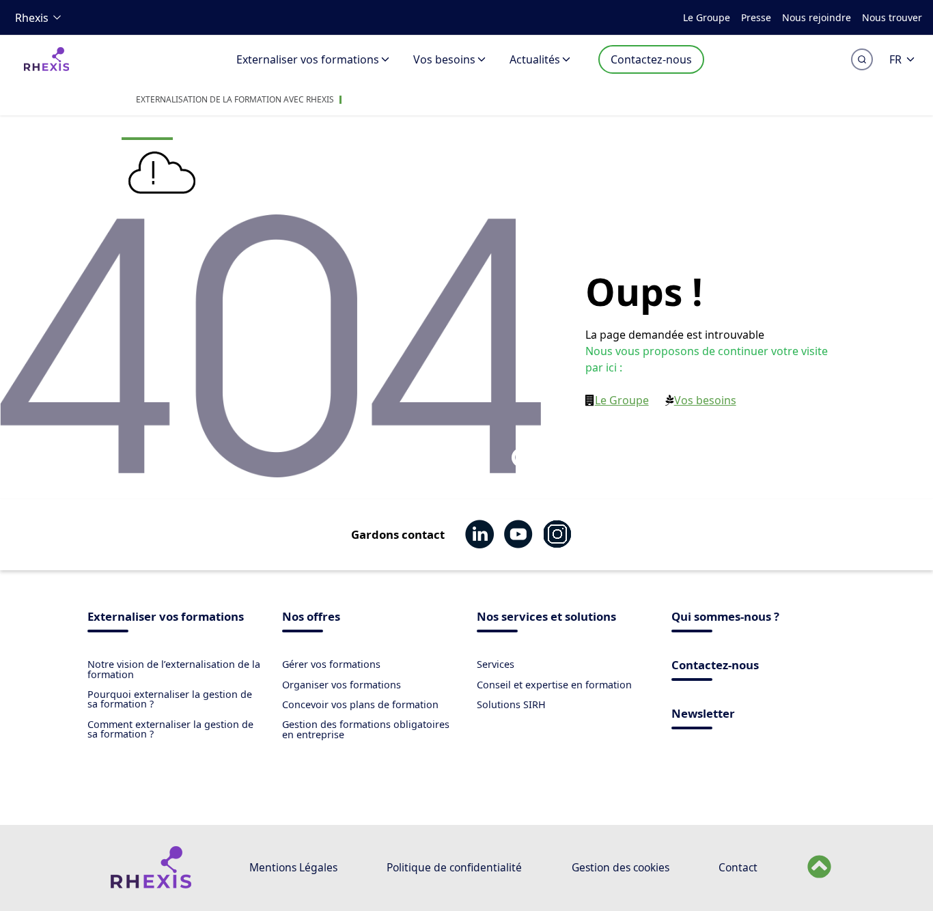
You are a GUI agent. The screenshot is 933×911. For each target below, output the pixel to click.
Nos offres (311, 617)
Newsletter (703, 714)
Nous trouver (892, 17)
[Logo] (46, 68)
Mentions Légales (293, 867)
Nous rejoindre (816, 17)
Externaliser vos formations (307, 59)
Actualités (535, 59)
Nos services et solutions (546, 617)
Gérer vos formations (331, 664)
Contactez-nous (651, 59)
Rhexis (31, 17)
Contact (738, 867)
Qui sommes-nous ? (725, 617)
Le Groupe (706, 17)
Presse (756, 17)
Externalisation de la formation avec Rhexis (235, 99)
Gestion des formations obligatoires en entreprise (365, 729)
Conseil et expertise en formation (554, 684)
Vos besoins (444, 59)
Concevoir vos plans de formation (360, 704)
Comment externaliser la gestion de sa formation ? (170, 729)
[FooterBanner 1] (150, 885)
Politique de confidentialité (454, 867)
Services (495, 664)
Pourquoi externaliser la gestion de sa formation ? (169, 699)
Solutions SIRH (511, 704)
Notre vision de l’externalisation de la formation (173, 669)
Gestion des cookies (620, 867)
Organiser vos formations (341, 684)
